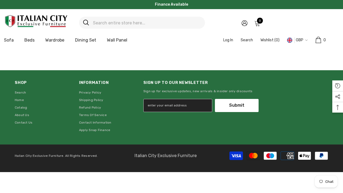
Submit (236, 105)
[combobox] (147, 23)
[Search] (142, 23)
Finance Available (171, 4)
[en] (290, 40)
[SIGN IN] (244, 23)
